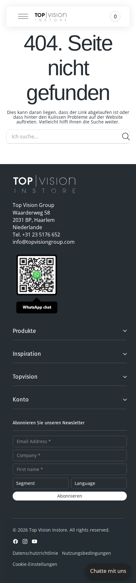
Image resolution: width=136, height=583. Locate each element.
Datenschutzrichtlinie (35, 553)
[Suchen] (126, 136)
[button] (21, 16)
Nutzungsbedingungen (86, 553)
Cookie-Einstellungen (35, 564)
